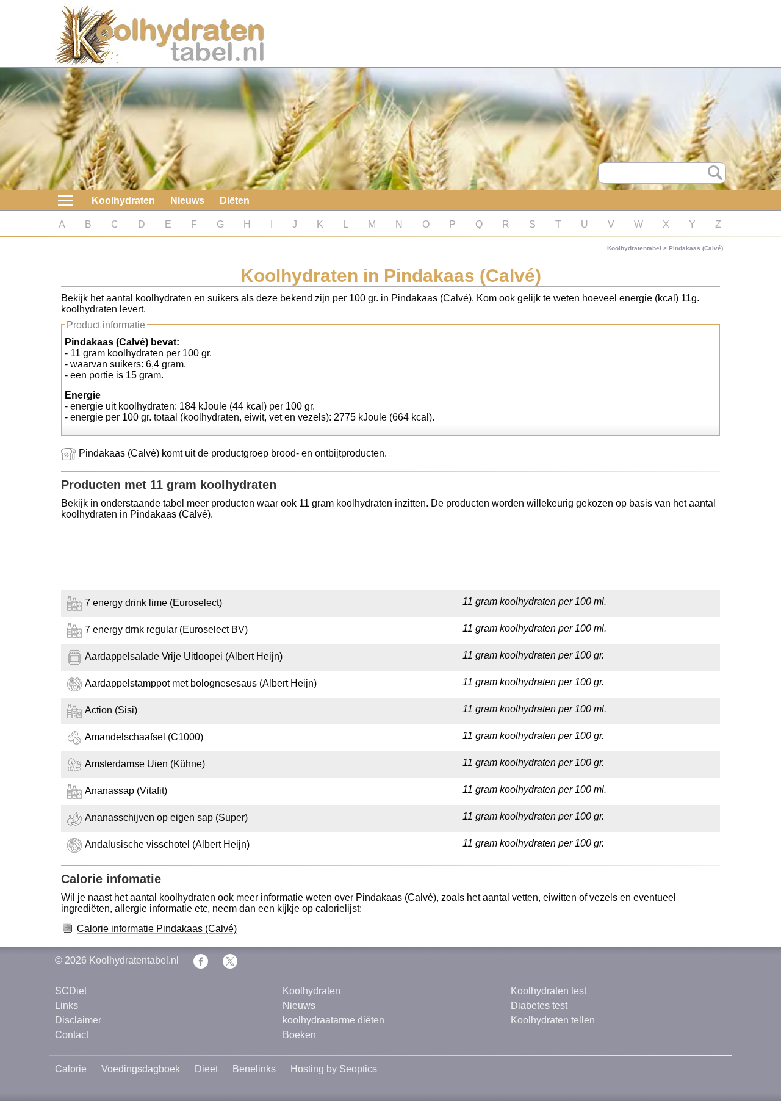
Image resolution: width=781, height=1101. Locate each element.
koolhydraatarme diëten (333, 1020)
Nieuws (187, 200)
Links (66, 1005)
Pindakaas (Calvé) (696, 248)
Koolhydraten (123, 200)
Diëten (235, 200)
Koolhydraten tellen (553, 1020)
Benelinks (254, 1069)
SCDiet (71, 991)
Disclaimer (78, 1020)
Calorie (71, 1069)
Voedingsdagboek (140, 1069)
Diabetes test (539, 1005)
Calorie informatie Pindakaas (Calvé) (157, 928)
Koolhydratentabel (634, 248)
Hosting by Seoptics (333, 1069)
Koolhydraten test (548, 991)
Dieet (206, 1069)
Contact (71, 1035)
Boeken (299, 1035)
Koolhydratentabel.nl (134, 960)
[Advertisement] (390, 556)
